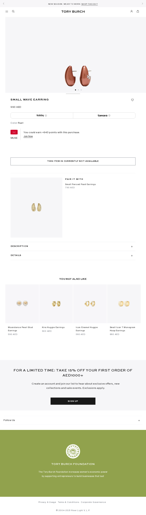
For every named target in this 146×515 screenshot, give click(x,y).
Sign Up (73, 401)
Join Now (28, 136)
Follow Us (9, 420)
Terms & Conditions (68, 502)
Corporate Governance (93, 502)
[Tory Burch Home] (73, 12)
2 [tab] (78, 89)
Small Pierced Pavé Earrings (80, 184)
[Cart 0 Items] (136, 12)
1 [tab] (75, 89)
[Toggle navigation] (6, 11)
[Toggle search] (13, 12)
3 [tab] (81, 89)
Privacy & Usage (47, 502)
